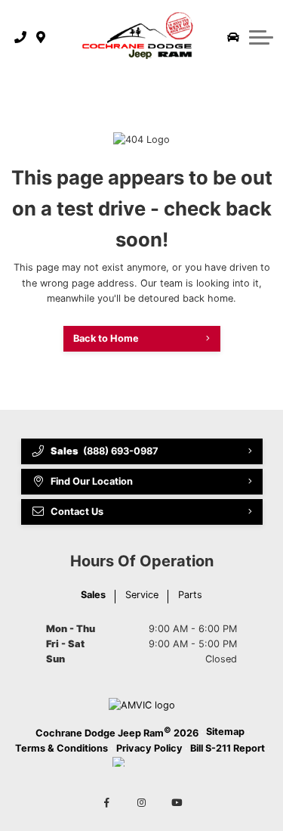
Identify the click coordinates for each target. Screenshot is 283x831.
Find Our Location (92, 481)
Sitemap (225, 731)
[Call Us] (21, 37)
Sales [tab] (93, 594)
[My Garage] (233, 37)
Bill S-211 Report (227, 748)
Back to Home (106, 338)
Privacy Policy (149, 748)
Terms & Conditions (61, 748)
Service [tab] (141, 594)
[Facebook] (106, 804)
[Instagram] (142, 804)
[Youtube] (176, 804)
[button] (261, 37)
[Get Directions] (41, 37)
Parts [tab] (190, 594)
